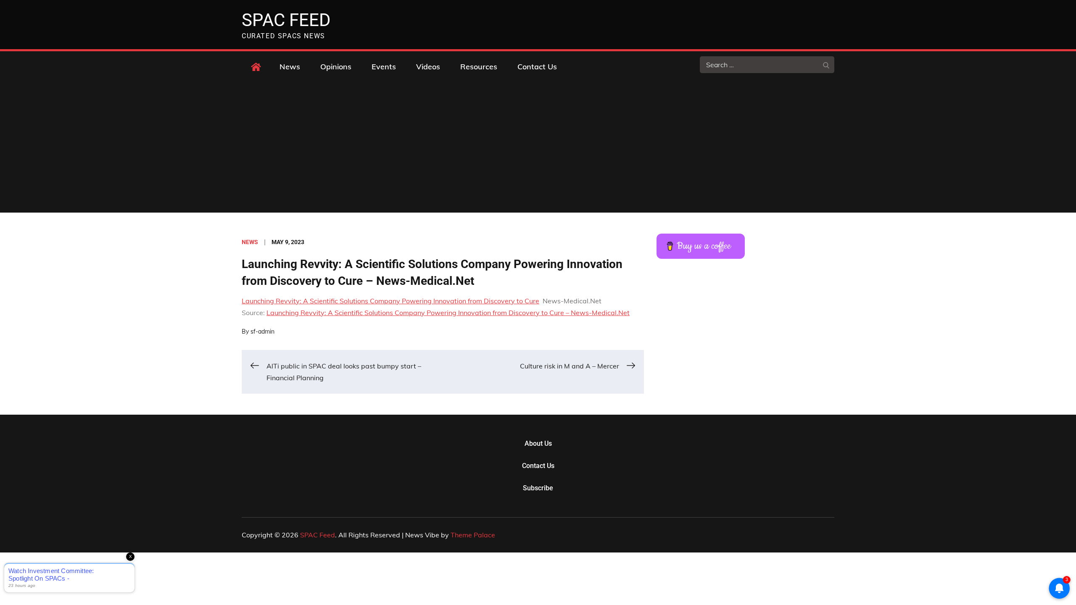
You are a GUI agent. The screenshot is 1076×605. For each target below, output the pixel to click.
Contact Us (537, 66)
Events (384, 66)
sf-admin (262, 331)
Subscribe (538, 488)
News (290, 66)
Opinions (335, 66)
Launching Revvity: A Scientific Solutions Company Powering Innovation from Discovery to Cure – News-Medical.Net (448, 312)
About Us (538, 443)
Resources (478, 66)
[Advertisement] (538, 149)
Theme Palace (473, 535)
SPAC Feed (286, 20)
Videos (428, 66)
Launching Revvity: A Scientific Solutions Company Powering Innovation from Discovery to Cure (390, 301)
